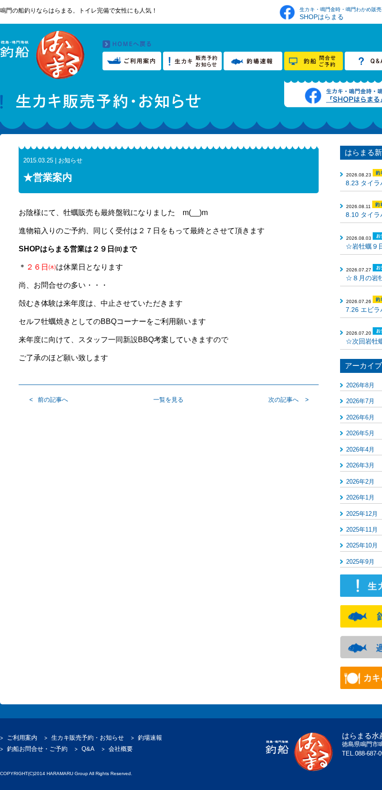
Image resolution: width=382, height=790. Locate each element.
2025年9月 (360, 561)
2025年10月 (362, 545)
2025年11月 (362, 529)
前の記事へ (53, 399)
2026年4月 (360, 449)
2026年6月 (360, 417)
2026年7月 (360, 401)
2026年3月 (360, 465)
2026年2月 (360, 481)
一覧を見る (168, 400)
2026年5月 (360, 433)
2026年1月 (360, 497)
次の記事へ (283, 399)
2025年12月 (362, 513)
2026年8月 (360, 385)
